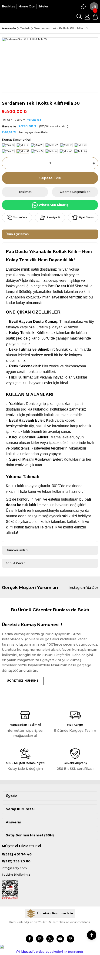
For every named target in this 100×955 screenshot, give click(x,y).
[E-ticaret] (49, 951)
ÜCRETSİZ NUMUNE (23, 680)
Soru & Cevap (15, 563)
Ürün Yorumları (16, 550)
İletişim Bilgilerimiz (16, 874)
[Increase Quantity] (95, 163)
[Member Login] (87, 16)
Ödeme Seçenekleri (75, 192)
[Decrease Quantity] (4, 163)
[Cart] (95, 16)
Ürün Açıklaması (17, 234)
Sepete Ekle (50, 178)
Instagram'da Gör (83, 588)
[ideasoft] (25, 952)
